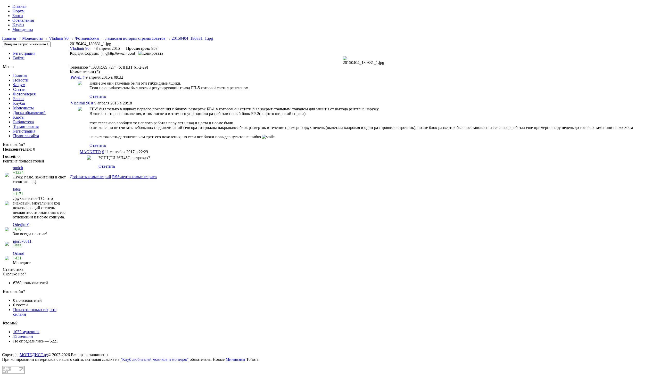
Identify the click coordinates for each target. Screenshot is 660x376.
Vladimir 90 (59, 38)
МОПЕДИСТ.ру (34, 355)
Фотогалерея (24, 94)
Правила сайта (26, 136)
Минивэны (235, 359)
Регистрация (24, 53)
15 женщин (23, 336)
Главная (9, 38)
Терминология (26, 126)
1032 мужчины (26, 332)
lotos (17, 189)
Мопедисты (22, 29)
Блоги (17, 15)
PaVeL (76, 77)
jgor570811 (22, 241)
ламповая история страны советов (135, 38)
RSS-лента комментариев (134, 177)
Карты (18, 117)
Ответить (97, 96)
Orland (18, 253)
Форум (18, 11)
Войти (18, 58)
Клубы (18, 25)
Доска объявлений (29, 112)
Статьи (19, 89)
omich (18, 168)
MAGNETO (90, 152)
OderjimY (21, 224)
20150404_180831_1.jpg (192, 38)
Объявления (23, 20)
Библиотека (23, 122)
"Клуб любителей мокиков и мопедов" (154, 359)
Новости (20, 80)
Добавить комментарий (90, 177)
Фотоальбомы (87, 38)
